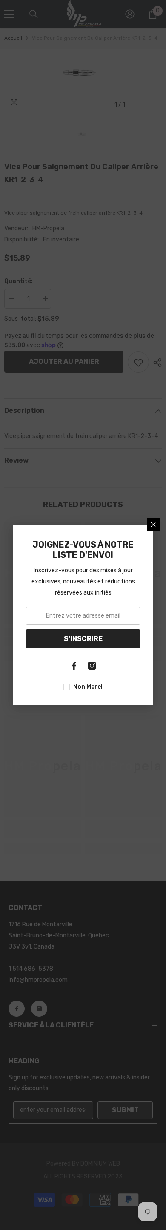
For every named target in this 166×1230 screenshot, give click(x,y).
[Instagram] (92, 666)
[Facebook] (74, 666)
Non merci (88, 686)
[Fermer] (153, 524)
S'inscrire (83, 639)
